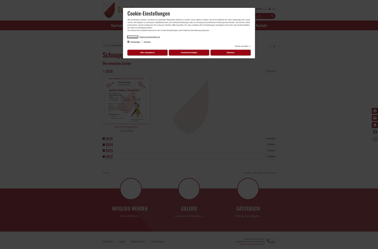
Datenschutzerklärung (149, 37)
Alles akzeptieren (147, 53)
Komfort (147, 42)
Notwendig (135, 42)
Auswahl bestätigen (189, 53)
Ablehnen (230, 53)
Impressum (132, 37)
